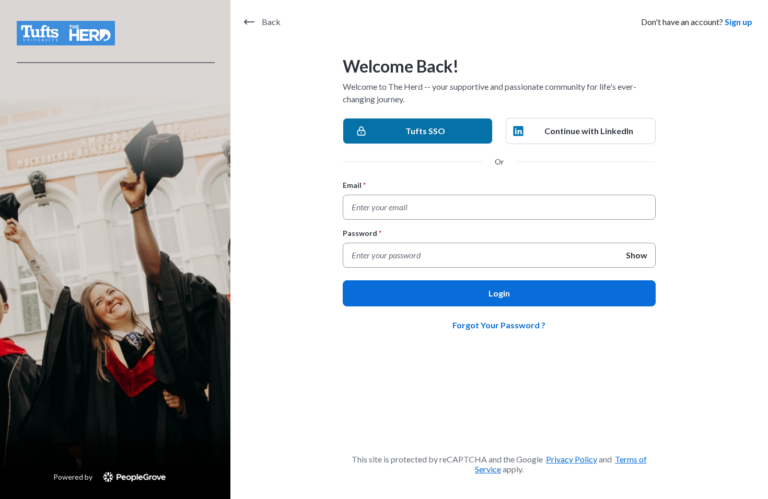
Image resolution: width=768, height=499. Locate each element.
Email (354, 185)
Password (362, 233)
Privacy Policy (571, 459)
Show (636, 255)
